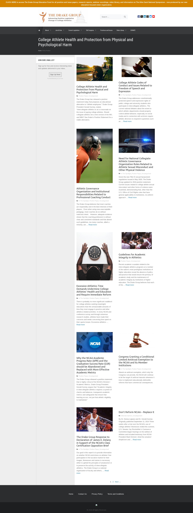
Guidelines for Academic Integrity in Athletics (132, 256)
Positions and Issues (106, 30)
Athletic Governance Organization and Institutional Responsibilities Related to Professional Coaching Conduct (93, 193)
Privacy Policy (97, 494)
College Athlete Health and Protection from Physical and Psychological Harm (92, 89)
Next (118, 482)
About (47, 30)
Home (40, 50)
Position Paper (83, 96)
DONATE (133, 30)
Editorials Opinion (126, 415)
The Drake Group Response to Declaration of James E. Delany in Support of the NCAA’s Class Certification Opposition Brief (93, 441)
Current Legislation (74, 30)
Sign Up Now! (55, 74)
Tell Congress (90, 30)
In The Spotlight (126, 95)
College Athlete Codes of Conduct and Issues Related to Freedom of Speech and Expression (135, 87)
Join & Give (58, 30)
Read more (127, 121)
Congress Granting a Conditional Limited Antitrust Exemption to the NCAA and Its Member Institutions (136, 361)
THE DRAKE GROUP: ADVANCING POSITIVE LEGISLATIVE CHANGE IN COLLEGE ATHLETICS (39, 30)
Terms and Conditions (116, 494)
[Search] (125, 17)
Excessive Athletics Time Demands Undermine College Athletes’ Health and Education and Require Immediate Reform (93, 290)
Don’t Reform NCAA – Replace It (136, 412)
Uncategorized (93, 96)
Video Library (120, 30)
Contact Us (82, 494)
